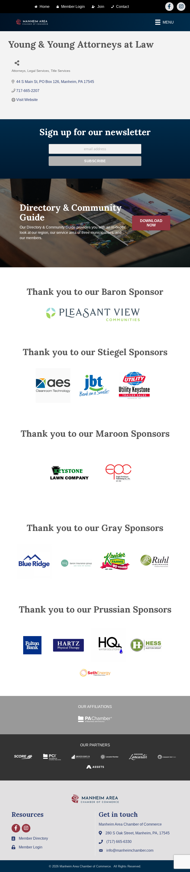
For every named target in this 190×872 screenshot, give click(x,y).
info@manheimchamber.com (129, 850)
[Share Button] (17, 63)
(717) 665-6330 (119, 842)
